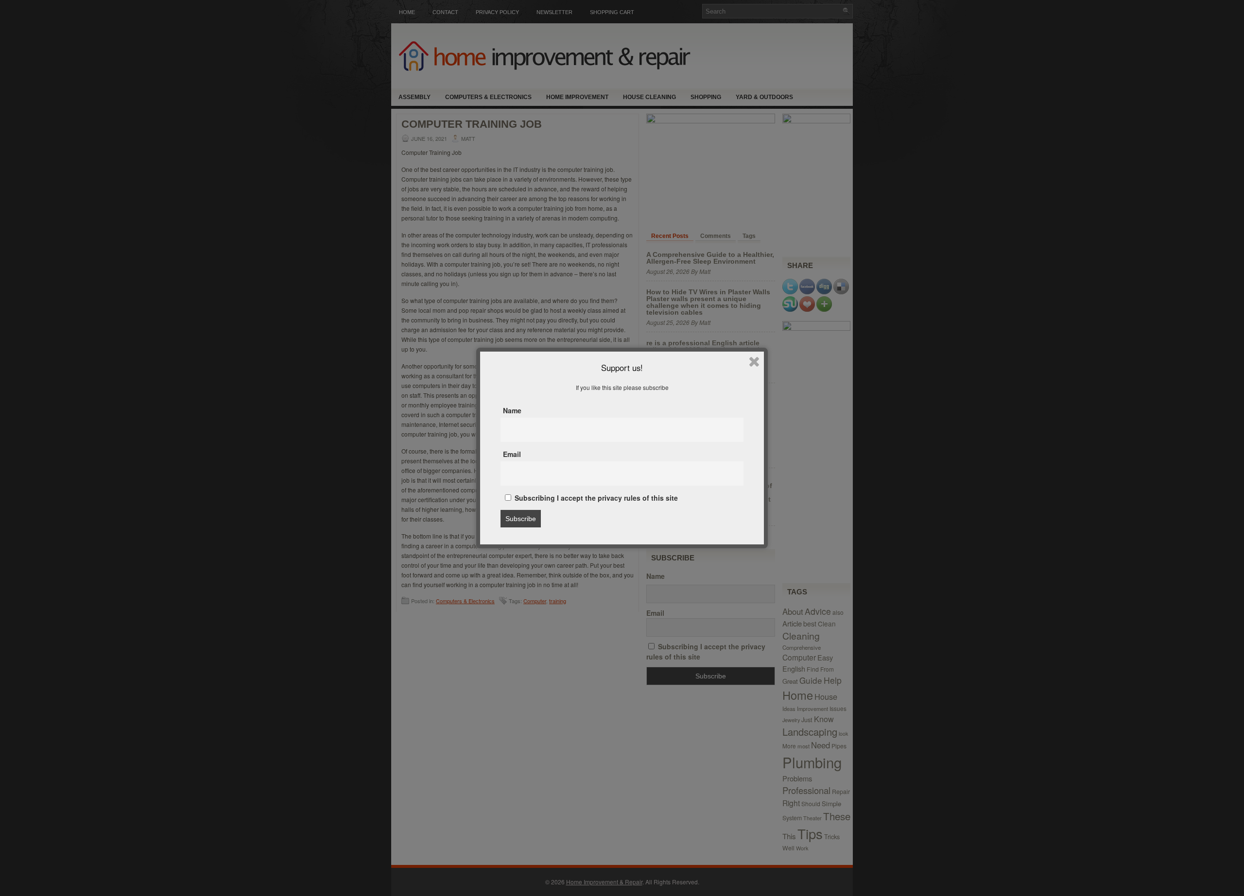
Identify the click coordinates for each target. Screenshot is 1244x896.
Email (512, 454)
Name (512, 410)
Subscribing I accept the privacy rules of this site (595, 498)
